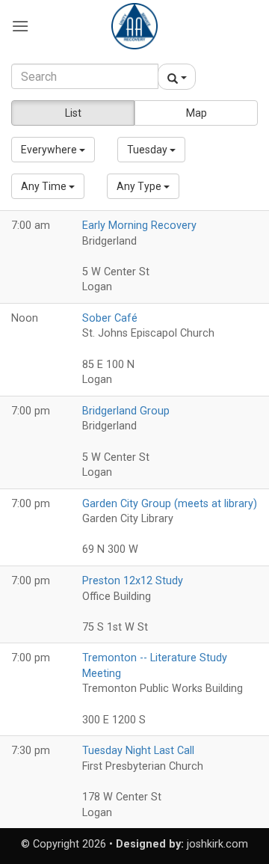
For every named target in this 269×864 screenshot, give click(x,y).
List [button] (73, 113)
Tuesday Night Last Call (138, 750)
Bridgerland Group (126, 411)
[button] (20, 25)
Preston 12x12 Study (132, 581)
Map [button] (196, 113)
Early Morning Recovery (139, 225)
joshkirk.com (217, 844)
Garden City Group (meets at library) (169, 503)
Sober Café (109, 318)
